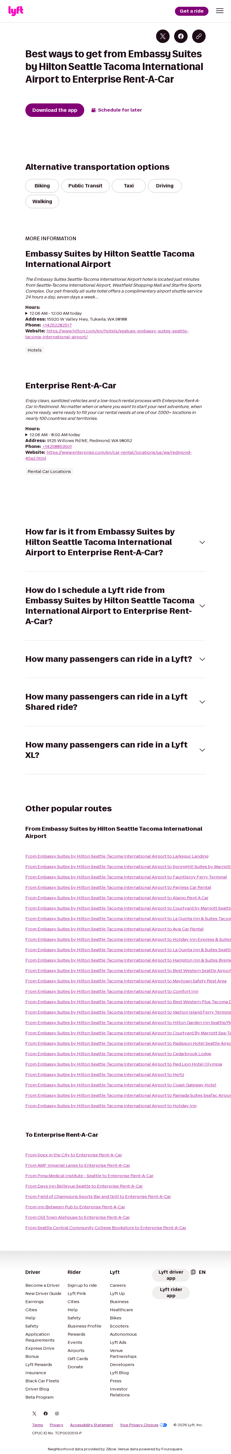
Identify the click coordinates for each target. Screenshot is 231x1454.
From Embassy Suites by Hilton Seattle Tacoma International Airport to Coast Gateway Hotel (120, 1085)
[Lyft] (16, 11)
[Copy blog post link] (199, 36)
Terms (37, 1425)
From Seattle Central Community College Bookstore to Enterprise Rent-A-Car (105, 1228)
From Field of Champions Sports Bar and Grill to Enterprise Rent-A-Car (98, 1196)
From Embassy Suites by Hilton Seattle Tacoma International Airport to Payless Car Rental (118, 887)
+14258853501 (57, 446)
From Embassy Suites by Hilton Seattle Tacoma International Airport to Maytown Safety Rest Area (125, 981)
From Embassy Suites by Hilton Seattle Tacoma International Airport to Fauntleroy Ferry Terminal (126, 877)
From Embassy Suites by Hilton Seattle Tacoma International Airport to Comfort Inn (111, 991)
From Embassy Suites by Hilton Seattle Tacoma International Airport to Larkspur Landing (116, 856)
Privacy (56, 1425)
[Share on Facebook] (181, 36)
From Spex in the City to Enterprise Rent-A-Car (73, 1155)
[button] (219, 10)
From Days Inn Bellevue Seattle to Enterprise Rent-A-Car (84, 1186)
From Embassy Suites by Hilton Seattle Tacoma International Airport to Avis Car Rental (114, 929)
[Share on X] (163, 36)
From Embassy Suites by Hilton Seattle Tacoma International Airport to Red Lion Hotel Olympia (123, 1064)
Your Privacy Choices (139, 1425)
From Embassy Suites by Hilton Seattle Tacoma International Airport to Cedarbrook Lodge (118, 1054)
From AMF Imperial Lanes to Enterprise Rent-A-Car (77, 1165)
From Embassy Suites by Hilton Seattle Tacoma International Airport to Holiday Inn (111, 1106)
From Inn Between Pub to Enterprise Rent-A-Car (75, 1207)
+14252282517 (57, 325)
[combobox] (198, 1272)
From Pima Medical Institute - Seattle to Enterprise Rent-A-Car (89, 1176)
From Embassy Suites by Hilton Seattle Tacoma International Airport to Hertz (104, 1074)
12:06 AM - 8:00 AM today (55, 435)
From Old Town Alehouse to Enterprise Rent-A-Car (77, 1217)
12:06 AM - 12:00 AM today (56, 313)
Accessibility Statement (91, 1425)
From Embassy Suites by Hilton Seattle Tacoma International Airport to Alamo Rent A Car (116, 898)
